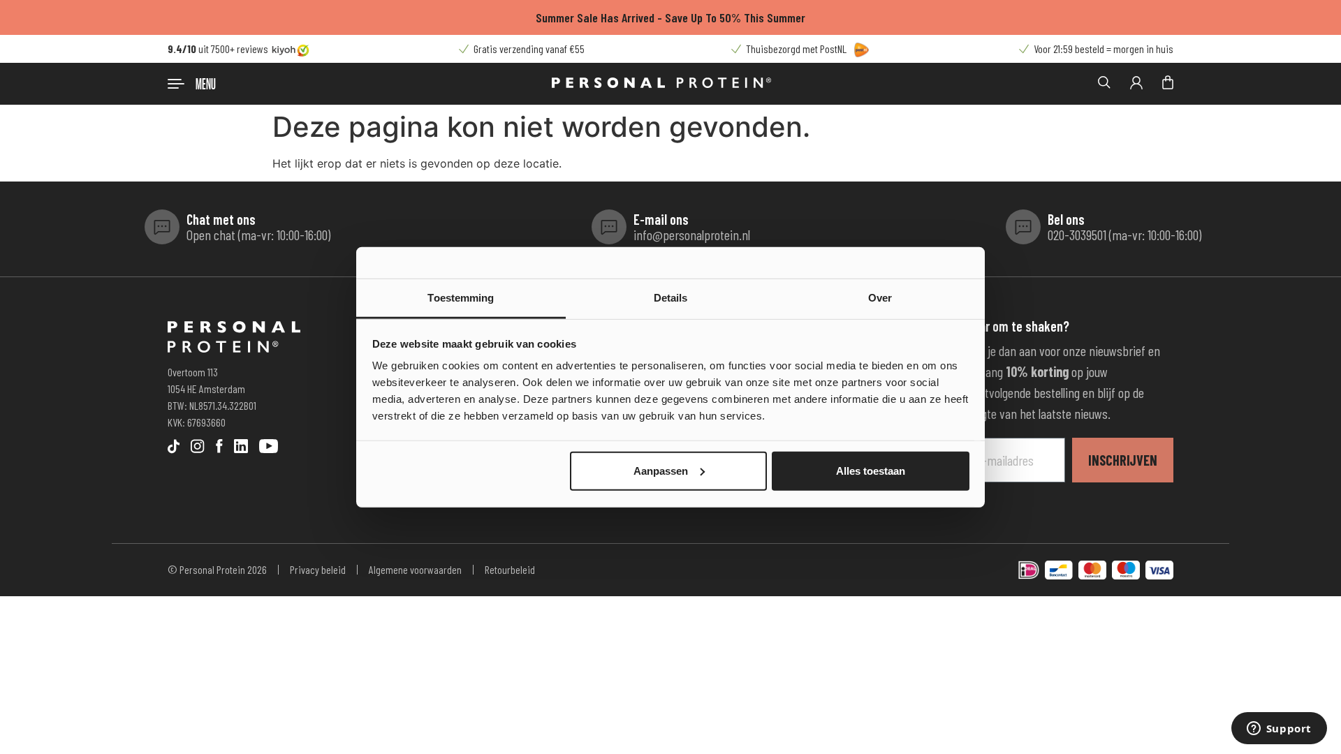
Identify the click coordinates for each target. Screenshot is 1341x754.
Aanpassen (660, 470)
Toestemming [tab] (460, 298)
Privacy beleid (318, 569)
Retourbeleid (510, 569)
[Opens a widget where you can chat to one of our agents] (1279, 729)
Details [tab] (671, 298)
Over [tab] (880, 298)
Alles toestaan (870, 470)
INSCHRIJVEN (1122, 460)
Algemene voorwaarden (415, 569)
